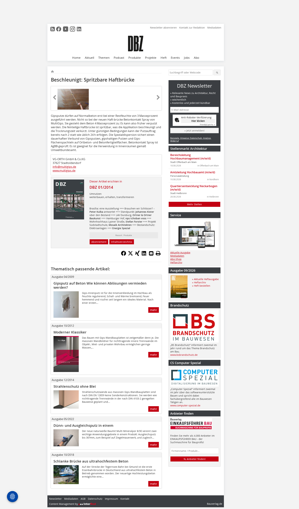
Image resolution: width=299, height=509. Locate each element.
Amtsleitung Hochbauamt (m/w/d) (192, 172)
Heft (164, 58)
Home (76, 58)
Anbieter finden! (196, 459)
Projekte (150, 58)
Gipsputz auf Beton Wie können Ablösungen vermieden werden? (100, 285)
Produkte (134, 58)
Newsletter (55, 498)
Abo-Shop (176, 259)
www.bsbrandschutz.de (184, 354)
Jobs (187, 58)
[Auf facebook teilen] (123, 254)
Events (175, 58)
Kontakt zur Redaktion (192, 27)
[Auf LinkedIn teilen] (144, 254)
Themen (104, 58)
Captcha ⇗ (207, 125)
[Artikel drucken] (158, 253)
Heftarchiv (176, 262)
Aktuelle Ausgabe (180, 252)
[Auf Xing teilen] (137, 254)
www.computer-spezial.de (185, 405)
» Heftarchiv (199, 282)
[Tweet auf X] (130, 254)
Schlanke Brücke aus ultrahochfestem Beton (90, 461)
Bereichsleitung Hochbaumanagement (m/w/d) (190, 156)
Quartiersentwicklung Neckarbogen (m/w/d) (193, 187)
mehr (153, 310)
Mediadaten (214, 27)
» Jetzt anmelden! (194, 130)
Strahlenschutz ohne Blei (74, 386)
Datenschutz (95, 498)
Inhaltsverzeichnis (121, 241)
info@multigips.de (64, 167)
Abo (196, 58)
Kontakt (124, 498)
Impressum (111, 498)
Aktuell (89, 58)
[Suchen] (217, 72)
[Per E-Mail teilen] (151, 253)
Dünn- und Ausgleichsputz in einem (83, 425)
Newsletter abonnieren (163, 27)
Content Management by (64, 504)
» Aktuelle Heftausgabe (205, 279)
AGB (83, 498)
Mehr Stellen (194, 204)
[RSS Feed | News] (52, 29)
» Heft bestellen (201, 285)
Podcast (119, 58)
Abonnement (98, 241)
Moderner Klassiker (70, 332)
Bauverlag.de (214, 503)
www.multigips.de (64, 170)
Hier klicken (198, 120)
